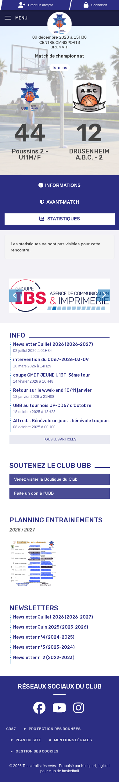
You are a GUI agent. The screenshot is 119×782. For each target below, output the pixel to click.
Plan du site (28, 740)
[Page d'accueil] (59, 23)
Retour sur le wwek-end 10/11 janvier (52, 390)
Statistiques (63, 218)
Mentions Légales (73, 740)
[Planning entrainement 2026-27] (33, 563)
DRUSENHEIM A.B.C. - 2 (89, 154)
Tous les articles (59, 439)
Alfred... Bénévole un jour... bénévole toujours (62, 420)
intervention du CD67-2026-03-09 (50, 359)
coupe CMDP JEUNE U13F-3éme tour (51, 375)
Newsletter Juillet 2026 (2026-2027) (53, 344)
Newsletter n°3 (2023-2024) (44, 647)
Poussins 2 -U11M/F (30, 154)
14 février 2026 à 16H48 (33, 381)
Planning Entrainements (56, 520)
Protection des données (55, 729)
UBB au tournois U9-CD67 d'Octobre (52, 405)
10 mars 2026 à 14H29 (32, 366)
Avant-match (62, 202)
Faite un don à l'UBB (34, 493)
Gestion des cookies (37, 751)
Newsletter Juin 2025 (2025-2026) (50, 627)
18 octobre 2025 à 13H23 (34, 412)
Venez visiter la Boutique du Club (46, 479)
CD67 (11, 729)
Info (17, 335)
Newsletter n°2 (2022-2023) (43, 657)
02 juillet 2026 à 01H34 (32, 351)
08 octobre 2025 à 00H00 (34, 427)
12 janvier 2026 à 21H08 (33, 397)
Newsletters (33, 608)
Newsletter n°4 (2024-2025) (43, 637)
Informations (63, 185)
